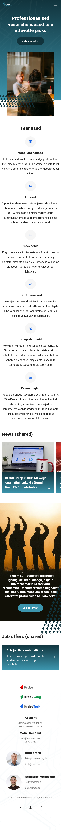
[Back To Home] (14, 4)
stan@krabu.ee (32, 787)
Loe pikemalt (30, 607)
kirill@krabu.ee (32, 764)
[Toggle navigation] (55, 4)
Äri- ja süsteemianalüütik (25, 657)
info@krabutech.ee (30, 738)
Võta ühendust (31, 41)
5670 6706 (30, 742)
